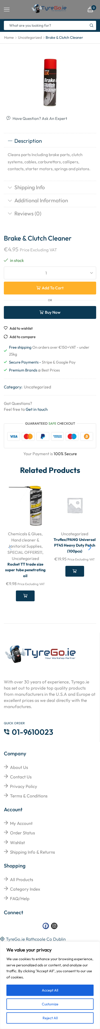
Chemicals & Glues (25, 533)
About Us (19, 767)
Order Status (22, 832)
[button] (89, 547)
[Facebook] (46, 926)
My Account (21, 823)
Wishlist (17, 842)
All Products (21, 879)
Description (28, 140)
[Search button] (91, 25)
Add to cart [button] (25, 595)
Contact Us (21, 776)
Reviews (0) (27, 213)
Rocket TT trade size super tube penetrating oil (25, 570)
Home (9, 37)
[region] (50, 985)
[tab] (50, 141)
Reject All (50, 1018)
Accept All (50, 990)
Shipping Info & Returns (32, 852)
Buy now (53, 312)
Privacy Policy (23, 786)
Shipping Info (29, 187)
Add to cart (53, 287)
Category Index (25, 889)
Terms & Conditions (28, 795)
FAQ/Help (19, 898)
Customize (50, 1004)
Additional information (41, 200)
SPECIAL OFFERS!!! (24, 552)
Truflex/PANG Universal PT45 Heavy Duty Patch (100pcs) (75, 545)
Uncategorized (30, 37)
